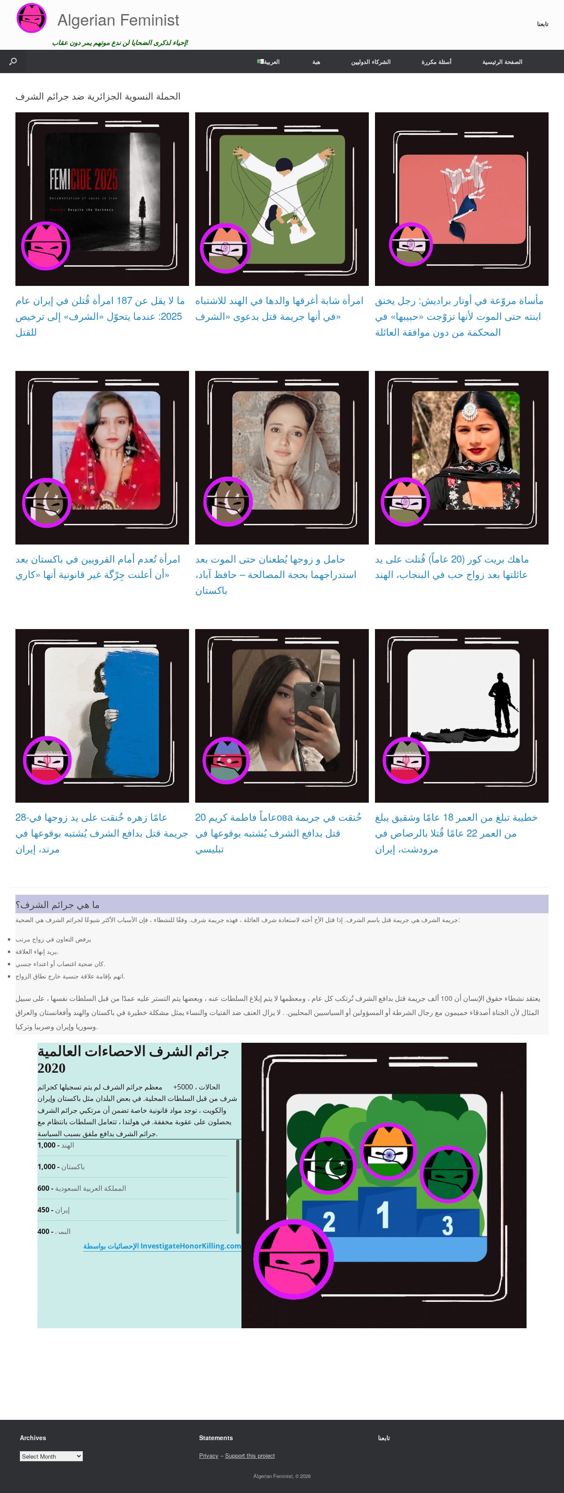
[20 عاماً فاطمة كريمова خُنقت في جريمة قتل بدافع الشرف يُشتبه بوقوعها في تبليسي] (282, 797)
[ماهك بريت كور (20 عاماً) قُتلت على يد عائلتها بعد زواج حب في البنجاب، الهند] (462, 539)
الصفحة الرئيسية (502, 61)
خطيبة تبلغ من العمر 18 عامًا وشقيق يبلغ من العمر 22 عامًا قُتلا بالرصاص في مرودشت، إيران (456, 832)
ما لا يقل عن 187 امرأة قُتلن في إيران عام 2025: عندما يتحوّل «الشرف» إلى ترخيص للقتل (100, 315)
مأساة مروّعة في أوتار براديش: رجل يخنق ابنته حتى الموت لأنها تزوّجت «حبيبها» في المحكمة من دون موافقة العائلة (459, 315)
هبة (316, 61)
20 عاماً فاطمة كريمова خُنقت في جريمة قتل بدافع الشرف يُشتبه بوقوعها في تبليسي (278, 832)
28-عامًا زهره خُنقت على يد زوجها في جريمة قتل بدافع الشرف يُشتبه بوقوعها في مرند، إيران (102, 832)
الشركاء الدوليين (371, 61)
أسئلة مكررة (437, 61)
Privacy (209, 1455)
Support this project (250, 1455)
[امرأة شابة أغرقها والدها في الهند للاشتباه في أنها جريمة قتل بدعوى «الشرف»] (282, 281)
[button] (13, 61)
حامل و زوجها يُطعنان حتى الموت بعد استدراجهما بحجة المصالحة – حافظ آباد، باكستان (275, 574)
